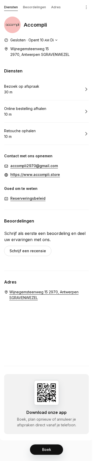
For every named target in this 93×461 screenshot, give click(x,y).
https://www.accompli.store (35, 174)
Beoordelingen (34, 7)
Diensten (11, 7)
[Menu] (86, 7)
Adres (56, 7)
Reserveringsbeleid (27, 198)
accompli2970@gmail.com (34, 165)
